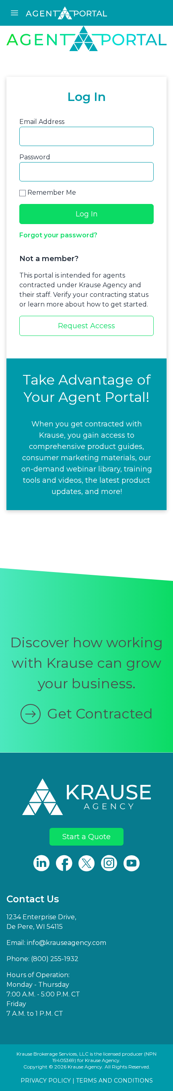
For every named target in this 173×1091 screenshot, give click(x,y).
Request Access (86, 325)
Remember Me (51, 192)
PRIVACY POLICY (46, 1080)
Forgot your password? (58, 235)
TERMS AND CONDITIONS (114, 1080)
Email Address (41, 122)
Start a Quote (86, 836)
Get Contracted (100, 713)
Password (34, 157)
